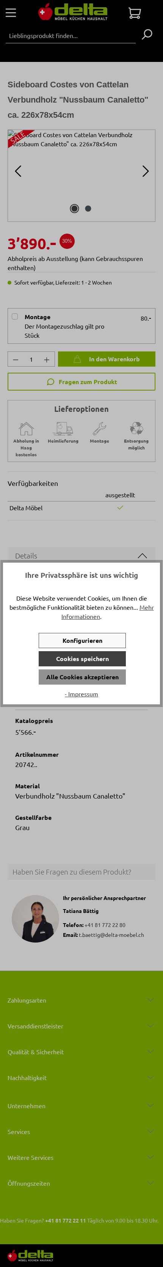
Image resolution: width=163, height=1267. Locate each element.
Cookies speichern (82, 659)
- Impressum (81, 694)
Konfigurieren (82, 640)
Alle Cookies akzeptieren (82, 677)
